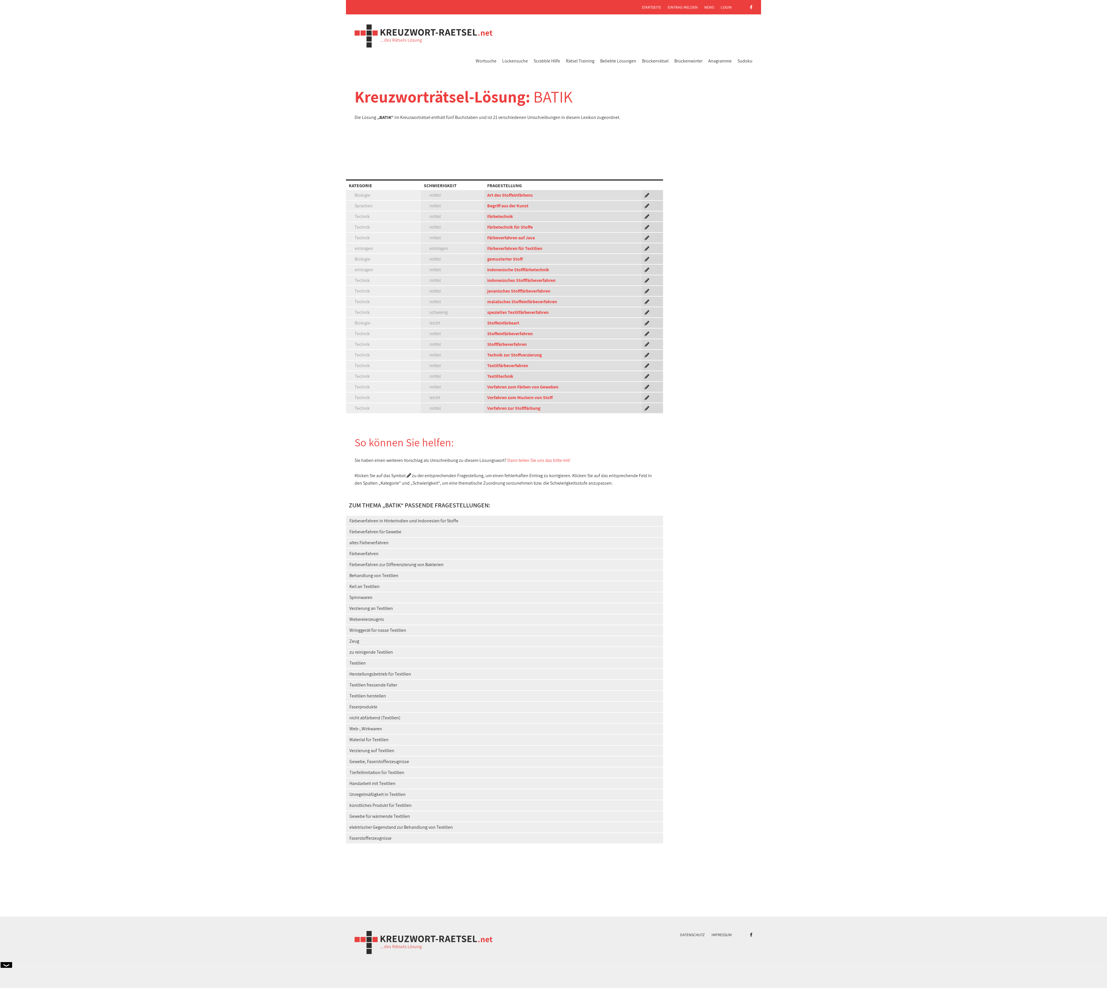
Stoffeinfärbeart (503, 323)
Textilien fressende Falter (373, 685)
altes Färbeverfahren (369, 543)
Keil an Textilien (364, 586)
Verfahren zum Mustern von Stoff (520, 398)
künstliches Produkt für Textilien (380, 805)
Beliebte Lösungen (618, 61)
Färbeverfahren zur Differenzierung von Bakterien (396, 565)
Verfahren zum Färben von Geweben (522, 387)
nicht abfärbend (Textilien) (374, 718)
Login (726, 7)
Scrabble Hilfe (547, 61)
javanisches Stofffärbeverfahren (518, 291)
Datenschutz (692, 934)
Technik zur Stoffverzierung (514, 355)
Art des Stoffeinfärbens (510, 195)
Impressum (721, 934)
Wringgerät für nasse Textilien (377, 630)
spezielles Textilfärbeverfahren (518, 312)
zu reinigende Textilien (371, 652)
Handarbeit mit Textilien (372, 783)
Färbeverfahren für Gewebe (375, 532)
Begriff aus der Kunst (507, 206)
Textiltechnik (500, 376)
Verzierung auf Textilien (371, 751)
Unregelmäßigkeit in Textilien (377, 794)
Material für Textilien (369, 740)
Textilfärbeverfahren (507, 366)
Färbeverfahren (364, 554)
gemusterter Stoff (505, 259)
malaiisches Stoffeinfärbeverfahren (522, 302)
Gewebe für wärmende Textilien (379, 816)
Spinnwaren (360, 597)
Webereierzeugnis (366, 619)
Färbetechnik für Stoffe (510, 227)
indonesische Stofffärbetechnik (518, 270)
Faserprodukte (363, 707)
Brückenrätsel (655, 61)
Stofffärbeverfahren (507, 344)
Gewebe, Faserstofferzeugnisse (379, 761)
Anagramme (720, 61)
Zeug (354, 641)
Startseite (651, 7)
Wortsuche (486, 61)
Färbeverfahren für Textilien (514, 248)
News (709, 7)
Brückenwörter (688, 61)
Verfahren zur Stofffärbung (513, 408)
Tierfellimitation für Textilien (376, 772)
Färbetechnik (500, 216)
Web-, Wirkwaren (365, 729)
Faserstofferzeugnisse (370, 838)
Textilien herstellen (367, 696)
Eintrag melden (683, 7)
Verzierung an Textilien (371, 608)
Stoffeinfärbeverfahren (510, 334)
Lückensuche (515, 61)
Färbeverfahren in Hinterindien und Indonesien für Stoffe (403, 521)
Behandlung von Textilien (373, 575)
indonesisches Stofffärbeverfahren (521, 280)
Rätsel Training (580, 61)
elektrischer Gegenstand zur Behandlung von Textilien (401, 827)
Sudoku (744, 61)
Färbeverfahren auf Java (511, 238)
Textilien (357, 663)
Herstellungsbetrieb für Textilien (380, 674)
